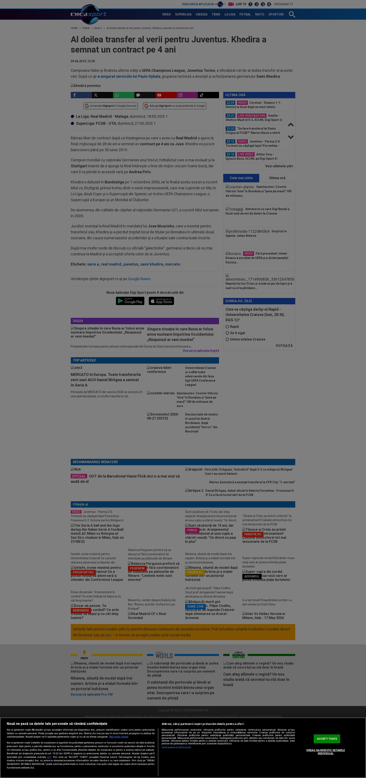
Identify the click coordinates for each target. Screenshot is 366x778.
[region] (183, 747)
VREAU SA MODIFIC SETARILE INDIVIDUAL (325, 752)
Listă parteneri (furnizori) (176, 747)
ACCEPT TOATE (327, 738)
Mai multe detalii (118, 736)
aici (49, 757)
